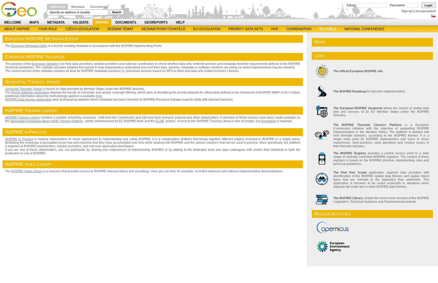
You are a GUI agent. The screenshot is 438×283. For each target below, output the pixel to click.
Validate (81, 22)
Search (116, 12)
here (99, 96)
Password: (397, 5)
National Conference (364, 29)
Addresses (57, 7)
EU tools (327, 29)
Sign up (406, 11)
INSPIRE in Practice (19, 139)
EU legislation (206, 29)
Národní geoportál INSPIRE (21, 9)
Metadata (78, 7)
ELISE (160, 121)
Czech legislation (82, 29)
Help (180, 22)
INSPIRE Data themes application (28, 99)
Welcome (12, 22)
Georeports (156, 22)
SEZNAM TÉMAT (120, 29)
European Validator (45, 64)
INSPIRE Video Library (27, 171)
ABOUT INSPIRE (17, 29)
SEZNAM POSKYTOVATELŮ (163, 29)
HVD (274, 29)
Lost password (424, 11)
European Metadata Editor (29, 46)
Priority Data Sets (245, 29)
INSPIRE (102, 22)
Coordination (298, 29)
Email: (351, 5)
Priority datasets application (30, 92)
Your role (47, 29)
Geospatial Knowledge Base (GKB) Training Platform (46, 121)
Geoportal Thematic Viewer (24, 89)
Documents (98, 7)
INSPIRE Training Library (22, 117)
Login (428, 5)
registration (268, 121)
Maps (34, 22)
